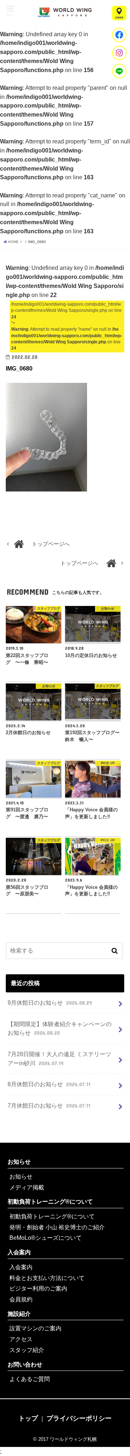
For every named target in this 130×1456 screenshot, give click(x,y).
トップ (28, 1418)
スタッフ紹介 (26, 1350)
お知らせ (19, 1161)
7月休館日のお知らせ (49, 1105)
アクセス (20, 1339)
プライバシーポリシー (79, 1418)
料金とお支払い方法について (46, 1278)
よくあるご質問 (29, 1379)
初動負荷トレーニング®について (50, 1201)
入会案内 (19, 1252)
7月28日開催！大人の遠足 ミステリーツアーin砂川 (59, 1058)
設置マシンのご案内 (35, 1328)
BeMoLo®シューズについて (45, 1237)
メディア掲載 (26, 1187)
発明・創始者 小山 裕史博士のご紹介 (57, 1227)
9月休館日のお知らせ (50, 1002)
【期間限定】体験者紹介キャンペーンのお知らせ (60, 1028)
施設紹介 (19, 1313)
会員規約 (20, 1299)
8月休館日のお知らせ (49, 1084)
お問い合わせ (25, 1364)
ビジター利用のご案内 (38, 1288)
